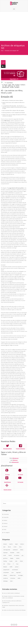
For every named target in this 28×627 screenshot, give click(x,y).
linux (17, 564)
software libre (13, 575)
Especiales (6, 517)
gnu (22, 555)
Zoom (11, 581)
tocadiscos (5, 578)
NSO (6, 86)
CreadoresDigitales (20, 448)
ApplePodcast (7, 482)
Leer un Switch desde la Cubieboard (12, 593)
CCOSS (15, 547)
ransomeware (15, 569)
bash (4, 547)
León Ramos (10, 82)
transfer (12, 87)
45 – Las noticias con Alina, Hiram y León (12, 91)
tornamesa (12, 578)
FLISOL (18, 552)
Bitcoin (9, 547)
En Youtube (20, 482)
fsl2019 (10, 555)
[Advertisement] (14, 26)
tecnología (20, 575)
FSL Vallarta (16, 555)
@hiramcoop (15, 458)
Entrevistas (6, 514)
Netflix (11, 566)
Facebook (17, 84)
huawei (11, 561)
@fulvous (15, 460)
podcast (16, 566)
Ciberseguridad (6, 549)
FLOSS (4, 555)
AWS (13, 84)
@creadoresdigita (7, 448)
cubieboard (15, 549)
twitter (19, 578)
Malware (5, 566)
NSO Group (10, 86)
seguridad (18, 572)
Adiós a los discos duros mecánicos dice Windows (15, 610)
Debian (21, 549)
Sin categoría (7, 532)
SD (14, 86)
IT (13, 564)
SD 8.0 (17, 86)
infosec (21, 561)
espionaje (5, 552)
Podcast (5, 526)
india (16, 561)
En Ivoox (7, 474)
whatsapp (5, 581)
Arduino (22, 544)
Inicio (2, 50)
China (20, 547)
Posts (5, 529)
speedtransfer (5, 87)
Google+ (12, 558)
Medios (5, 520)
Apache (11, 544)
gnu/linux (5, 558)
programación (6, 569)
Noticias (5, 523)
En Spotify (20, 474)
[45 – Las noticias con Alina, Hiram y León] (14, 75)
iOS (3, 86)
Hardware (22, 84)
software (5, 575)
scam (12, 572)
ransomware (6, 572)
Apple (9, 84)
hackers (17, 558)
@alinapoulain (15, 462)
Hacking (5, 561)
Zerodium (17, 87)
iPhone (8, 564)
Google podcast (7, 489)
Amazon (5, 84)
